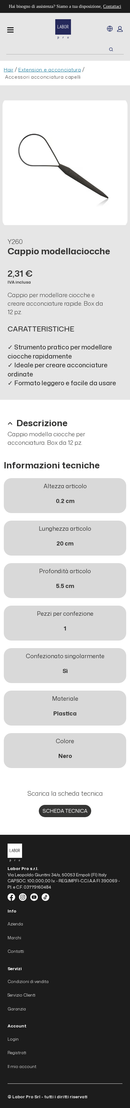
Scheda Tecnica (65, 810)
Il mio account (22, 1066)
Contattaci (112, 6)
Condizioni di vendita (28, 981)
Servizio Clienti (21, 995)
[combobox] (49, 49)
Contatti (16, 951)
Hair (9, 69)
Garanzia (17, 1009)
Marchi (14, 938)
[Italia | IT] (109, 28)
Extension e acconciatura (49, 69)
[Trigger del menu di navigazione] (10, 30)
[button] (120, 29)
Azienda (15, 924)
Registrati (17, 1052)
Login (13, 1039)
